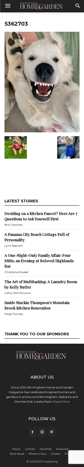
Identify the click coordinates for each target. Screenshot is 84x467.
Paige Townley (13, 314)
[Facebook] (32, 432)
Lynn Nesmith (13, 245)
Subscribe (62, 449)
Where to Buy (37, 453)
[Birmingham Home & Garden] (42, 6)
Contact (30, 449)
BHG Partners (13, 224)
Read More (61, 401)
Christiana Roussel (16, 272)
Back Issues (17, 453)
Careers (55, 453)
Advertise (46, 449)
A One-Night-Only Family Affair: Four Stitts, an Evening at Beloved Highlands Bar (39, 260)
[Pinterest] (51, 432)
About (16, 449)
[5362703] (42, 131)
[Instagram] (42, 432)
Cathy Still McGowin (17, 293)
